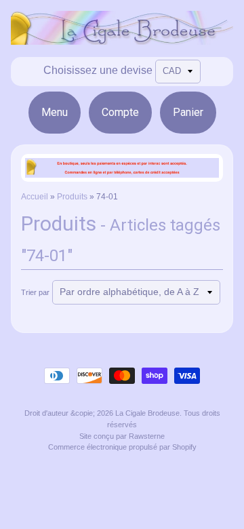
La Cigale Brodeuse (147, 413)
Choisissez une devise (97, 70)
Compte (120, 112)
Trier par (35, 292)
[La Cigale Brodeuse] (122, 36)
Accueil (34, 197)
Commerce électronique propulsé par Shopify (122, 447)
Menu (54, 112)
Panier (188, 112)
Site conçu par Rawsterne (122, 436)
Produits (72, 197)
